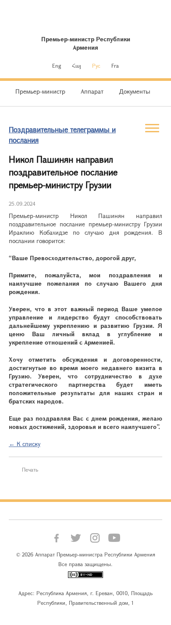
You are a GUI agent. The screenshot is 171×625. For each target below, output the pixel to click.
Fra (115, 65)
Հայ (76, 65)
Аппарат (92, 91)
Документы (134, 91)
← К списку (24, 444)
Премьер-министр (40, 91)
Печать (30, 469)
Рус (96, 65)
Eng (56, 65)
